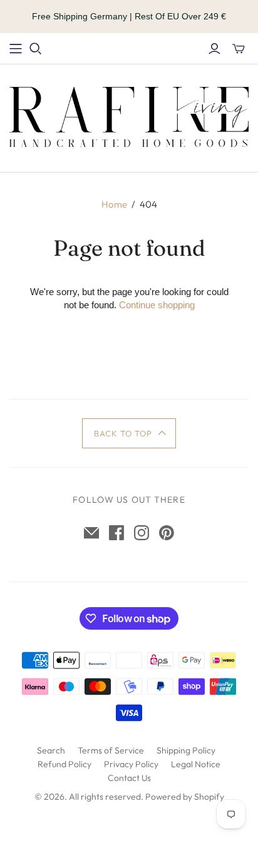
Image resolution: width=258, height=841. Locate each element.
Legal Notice (195, 764)
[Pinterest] (166, 532)
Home (114, 204)
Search (51, 750)
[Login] (214, 49)
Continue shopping (157, 305)
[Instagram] (141, 532)
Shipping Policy (186, 750)
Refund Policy (64, 764)
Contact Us (129, 777)
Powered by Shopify (184, 796)
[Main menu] (15, 49)
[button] (129, 433)
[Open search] (35, 49)
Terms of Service (111, 750)
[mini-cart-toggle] (239, 49)
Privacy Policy (131, 764)
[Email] (91, 532)
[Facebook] (116, 532)
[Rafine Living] (129, 115)
